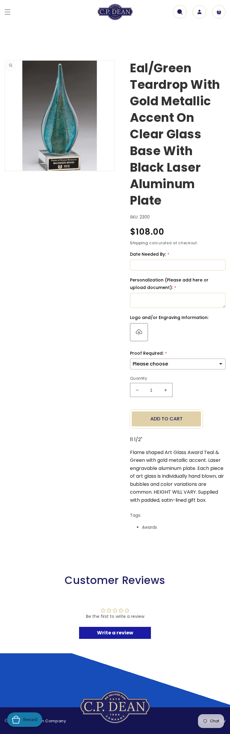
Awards (149, 527)
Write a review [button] (115, 632)
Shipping (139, 242)
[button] (7, 12)
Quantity (138, 378)
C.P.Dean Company (45, 721)
